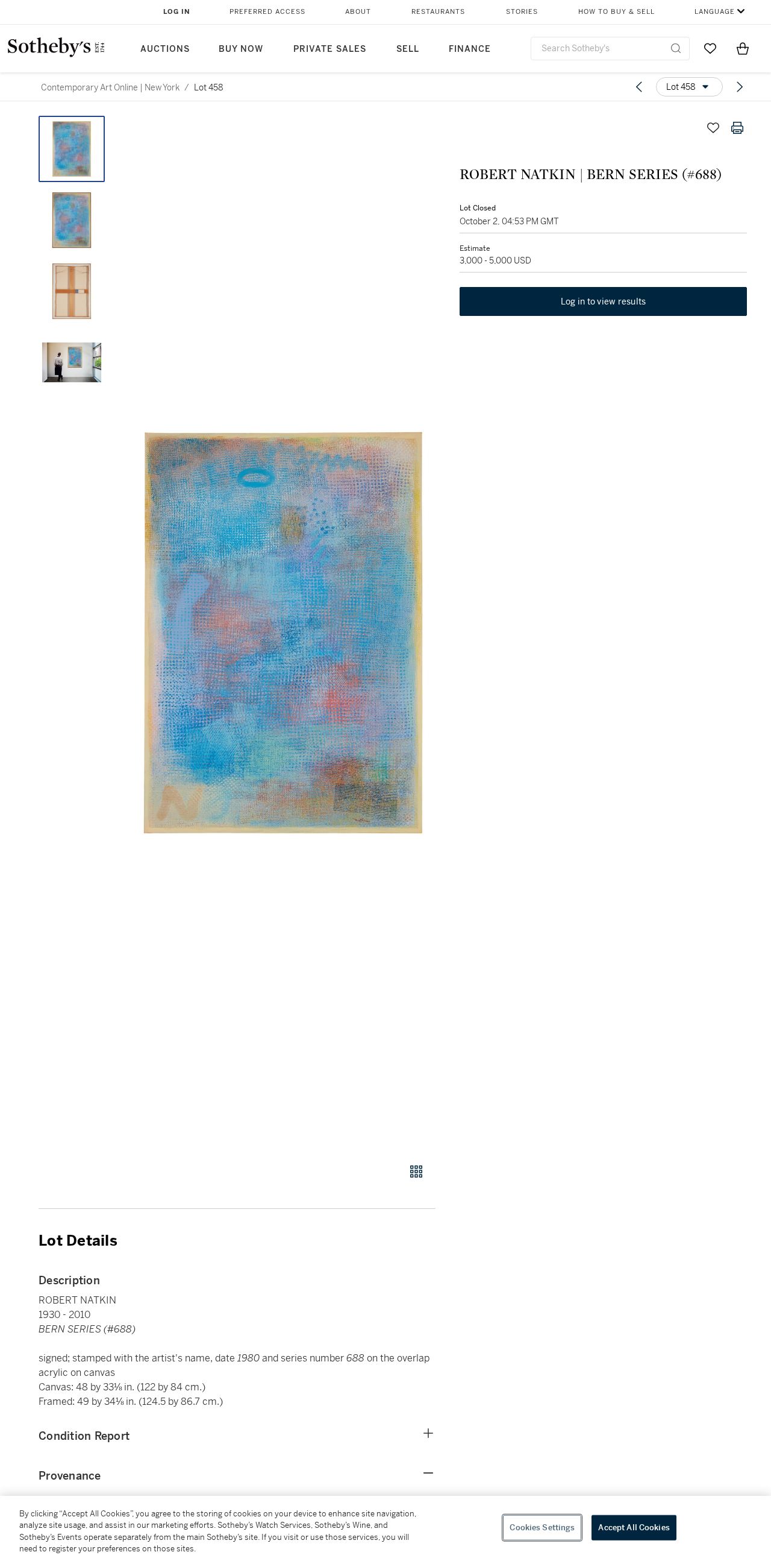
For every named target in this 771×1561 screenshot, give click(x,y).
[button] (283, 633)
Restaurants (438, 12)
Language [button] (715, 12)
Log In (176, 12)
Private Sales (329, 49)
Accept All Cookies (633, 1527)
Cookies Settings (542, 1527)
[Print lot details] (737, 127)
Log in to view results (603, 301)
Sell (407, 49)
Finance (470, 49)
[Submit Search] (676, 48)
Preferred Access (267, 12)
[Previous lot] (639, 86)
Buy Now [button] (241, 49)
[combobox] (610, 48)
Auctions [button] (165, 49)
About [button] (358, 12)
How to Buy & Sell (616, 12)
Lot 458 (208, 87)
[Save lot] (713, 127)
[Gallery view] (416, 1171)
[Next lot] (740, 86)
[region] (385, 1528)
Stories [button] (522, 12)
